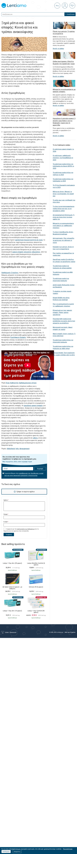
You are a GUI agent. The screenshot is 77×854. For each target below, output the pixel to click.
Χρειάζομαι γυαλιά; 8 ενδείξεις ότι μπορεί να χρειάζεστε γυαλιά (64, 260)
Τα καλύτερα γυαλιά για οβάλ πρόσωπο (63, 273)
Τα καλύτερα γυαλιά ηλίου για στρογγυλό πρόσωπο (63, 341)
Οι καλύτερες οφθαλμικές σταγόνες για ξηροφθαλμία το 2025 (63, 157)
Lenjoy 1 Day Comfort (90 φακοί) (36, 611)
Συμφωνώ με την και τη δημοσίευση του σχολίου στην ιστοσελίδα (21, 530)
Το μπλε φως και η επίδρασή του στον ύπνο (64, 201)
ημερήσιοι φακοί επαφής (33, 405)
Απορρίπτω (17, 851)
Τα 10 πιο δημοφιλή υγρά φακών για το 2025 (64, 186)
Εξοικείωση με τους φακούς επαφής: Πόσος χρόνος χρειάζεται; (62, 312)
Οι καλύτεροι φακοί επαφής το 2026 (63, 150)
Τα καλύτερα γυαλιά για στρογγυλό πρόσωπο (61, 279)
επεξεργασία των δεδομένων (26, 529)
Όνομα (6, 514)
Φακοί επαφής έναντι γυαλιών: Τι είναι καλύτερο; (64, 335)
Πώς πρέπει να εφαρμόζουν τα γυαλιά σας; (63, 254)
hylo (17, 448)
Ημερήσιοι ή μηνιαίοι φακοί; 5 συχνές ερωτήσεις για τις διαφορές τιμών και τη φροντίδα (64, 121)
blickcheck (11, 448)
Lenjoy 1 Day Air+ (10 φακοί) (12, 611)
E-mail (6, 522)
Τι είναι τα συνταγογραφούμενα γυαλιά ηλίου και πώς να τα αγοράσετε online (63, 208)
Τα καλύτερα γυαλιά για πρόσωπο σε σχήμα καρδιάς (62, 267)
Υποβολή (9, 534)
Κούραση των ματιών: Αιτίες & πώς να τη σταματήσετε (63, 248)
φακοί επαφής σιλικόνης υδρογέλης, (26, 252)
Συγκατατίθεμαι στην (23, 474)
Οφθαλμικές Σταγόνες (9, 272)
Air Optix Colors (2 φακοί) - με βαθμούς (12, 587)
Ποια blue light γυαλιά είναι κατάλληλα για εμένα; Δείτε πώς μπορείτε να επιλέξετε (64, 321)
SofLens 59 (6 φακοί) (36, 587)
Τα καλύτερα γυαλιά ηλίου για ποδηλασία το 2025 (63, 180)
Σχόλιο (6, 500)
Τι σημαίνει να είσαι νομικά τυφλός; (62, 292)
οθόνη (35, 438)
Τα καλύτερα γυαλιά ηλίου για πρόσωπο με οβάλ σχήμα (63, 347)
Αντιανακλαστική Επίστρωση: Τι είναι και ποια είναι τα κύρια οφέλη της (63, 217)
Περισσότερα (67, 849)
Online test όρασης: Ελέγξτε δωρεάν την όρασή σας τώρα (64, 62)
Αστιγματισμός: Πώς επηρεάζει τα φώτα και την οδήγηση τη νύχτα (63, 240)
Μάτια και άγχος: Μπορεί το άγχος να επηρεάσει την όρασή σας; (63, 194)
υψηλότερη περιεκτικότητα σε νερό (29, 240)
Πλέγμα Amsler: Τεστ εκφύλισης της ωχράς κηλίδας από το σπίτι (64, 354)
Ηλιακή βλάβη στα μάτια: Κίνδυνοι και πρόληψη (61, 299)
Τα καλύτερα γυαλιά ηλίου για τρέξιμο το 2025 (63, 173)
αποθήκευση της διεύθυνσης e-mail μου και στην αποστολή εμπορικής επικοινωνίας (23, 474)
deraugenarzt (24, 448)
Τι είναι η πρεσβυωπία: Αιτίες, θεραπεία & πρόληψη (63, 233)
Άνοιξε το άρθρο (58, 48)
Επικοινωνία (13, 632)
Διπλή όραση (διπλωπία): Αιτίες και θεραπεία (64, 286)
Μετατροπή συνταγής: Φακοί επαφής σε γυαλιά (62, 328)
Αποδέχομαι (6, 851)
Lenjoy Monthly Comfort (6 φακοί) (36, 564)
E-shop (7, 632)
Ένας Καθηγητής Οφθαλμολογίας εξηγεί (21, 383)
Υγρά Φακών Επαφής (18, 337)
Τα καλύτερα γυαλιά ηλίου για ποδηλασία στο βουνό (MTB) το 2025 (63, 166)
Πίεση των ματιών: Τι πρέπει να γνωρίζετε (64, 32)
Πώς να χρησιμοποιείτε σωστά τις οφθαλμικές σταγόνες (63, 305)
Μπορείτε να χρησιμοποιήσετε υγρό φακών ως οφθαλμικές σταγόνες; (63, 225)
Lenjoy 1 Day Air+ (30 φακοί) (12, 563)
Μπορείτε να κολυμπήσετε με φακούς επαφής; (64, 90)
